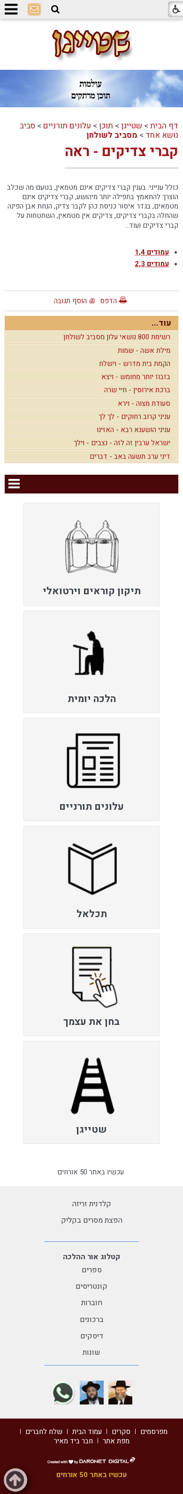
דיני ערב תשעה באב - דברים (130, 456)
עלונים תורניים (67, 126)
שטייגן (131, 126)
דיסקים (91, 1336)
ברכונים (92, 1319)
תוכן (106, 126)
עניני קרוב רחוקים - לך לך (134, 416)
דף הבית (164, 126)
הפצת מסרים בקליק (91, 1220)
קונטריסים (91, 1286)
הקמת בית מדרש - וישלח (134, 364)
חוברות (91, 1302)
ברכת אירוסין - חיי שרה (137, 390)
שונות (91, 1352)
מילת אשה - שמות (144, 350)
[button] (55, 9)
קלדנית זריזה (91, 1204)
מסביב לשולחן (111, 135)
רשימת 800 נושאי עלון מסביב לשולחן (116, 337)
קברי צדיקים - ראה (121, 152)
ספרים (92, 1270)
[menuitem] (91, 554)
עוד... (161, 323)
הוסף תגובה (70, 301)
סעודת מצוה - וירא (144, 403)
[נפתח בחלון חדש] (120, 1392)
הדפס (108, 301)
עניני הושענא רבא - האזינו (133, 430)
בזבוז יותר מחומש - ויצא (135, 377)
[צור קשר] (34, 10)
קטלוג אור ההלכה (91, 1256)
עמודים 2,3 (152, 264)
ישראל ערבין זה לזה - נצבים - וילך (122, 443)
